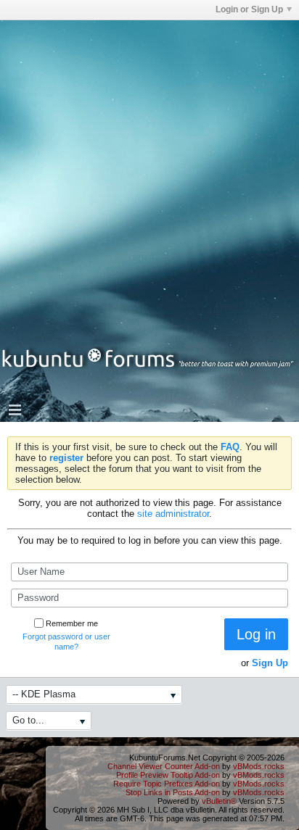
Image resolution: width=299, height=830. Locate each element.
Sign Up (270, 662)
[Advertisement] (149, 169)
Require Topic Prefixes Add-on (166, 783)
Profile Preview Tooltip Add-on (168, 775)
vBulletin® (219, 801)
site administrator (173, 513)
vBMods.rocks (258, 766)
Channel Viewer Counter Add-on (163, 766)
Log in (256, 634)
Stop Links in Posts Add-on (173, 792)
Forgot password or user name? (66, 641)
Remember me (72, 623)
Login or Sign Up (249, 9)
